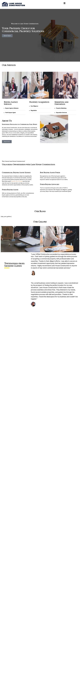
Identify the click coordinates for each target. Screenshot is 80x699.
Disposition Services (61, 112)
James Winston (41, 304)
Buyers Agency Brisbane (11, 108)
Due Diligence (34, 106)
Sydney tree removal (16, 181)
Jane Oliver (40, 273)
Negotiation (34, 110)
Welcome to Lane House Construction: (25, 24)
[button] (64, 3)
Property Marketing (61, 108)
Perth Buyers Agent (10, 112)
